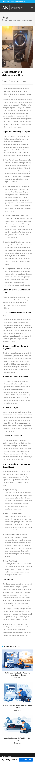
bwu (5, 81)
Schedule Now (26, 760)
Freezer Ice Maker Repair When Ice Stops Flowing (17, 706)
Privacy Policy (7, 756)
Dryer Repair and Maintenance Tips (22, 20)
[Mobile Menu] (32, 7)
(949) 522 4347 (12, 760)
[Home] (2, 20)
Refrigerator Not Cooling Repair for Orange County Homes (17, 674)
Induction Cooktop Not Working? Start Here (17, 739)
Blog (24, 81)
